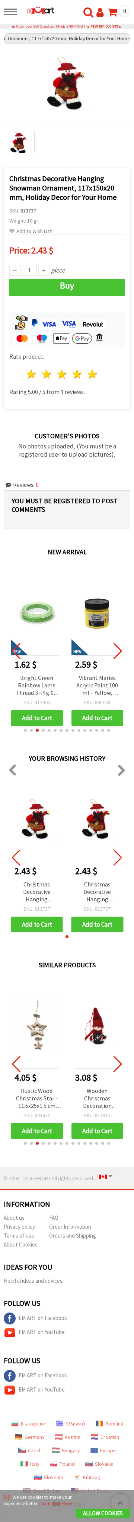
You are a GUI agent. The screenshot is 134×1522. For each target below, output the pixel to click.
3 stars (62, 374)
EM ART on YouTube (42, 1332)
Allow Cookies (103, 1513)
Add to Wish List (34, 231)
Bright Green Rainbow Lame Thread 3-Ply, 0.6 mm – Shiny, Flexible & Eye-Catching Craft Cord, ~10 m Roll (37, 685)
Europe (108, 1450)
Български (33, 1423)
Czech (35, 1450)
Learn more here (55, 1503)
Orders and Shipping (72, 1235)
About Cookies (21, 1244)
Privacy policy (19, 1226)
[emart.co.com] (37, 10)
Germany (35, 1437)
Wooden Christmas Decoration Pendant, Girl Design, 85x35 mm (97, 1098)
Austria (72, 1437)
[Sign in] (101, 12)
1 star (31, 374)
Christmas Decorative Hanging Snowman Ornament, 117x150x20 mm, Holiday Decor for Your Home (37, 892)
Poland (67, 1463)
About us (14, 1217)
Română (114, 1423)
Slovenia (53, 1477)
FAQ (53, 1217)
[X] (6, 1497)
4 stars (77, 374)
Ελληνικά (75, 1423)
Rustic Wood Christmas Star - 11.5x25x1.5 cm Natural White (37, 1098)
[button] (25, 730)
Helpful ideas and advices (33, 1280)
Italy (34, 1463)
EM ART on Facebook (43, 1317)
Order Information (70, 1226)
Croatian (109, 1437)
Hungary (71, 1450)
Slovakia (104, 1463)
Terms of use (19, 1235)
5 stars (92, 374)
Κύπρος (91, 1477)
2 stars (47, 374)
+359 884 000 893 (104, 26)
